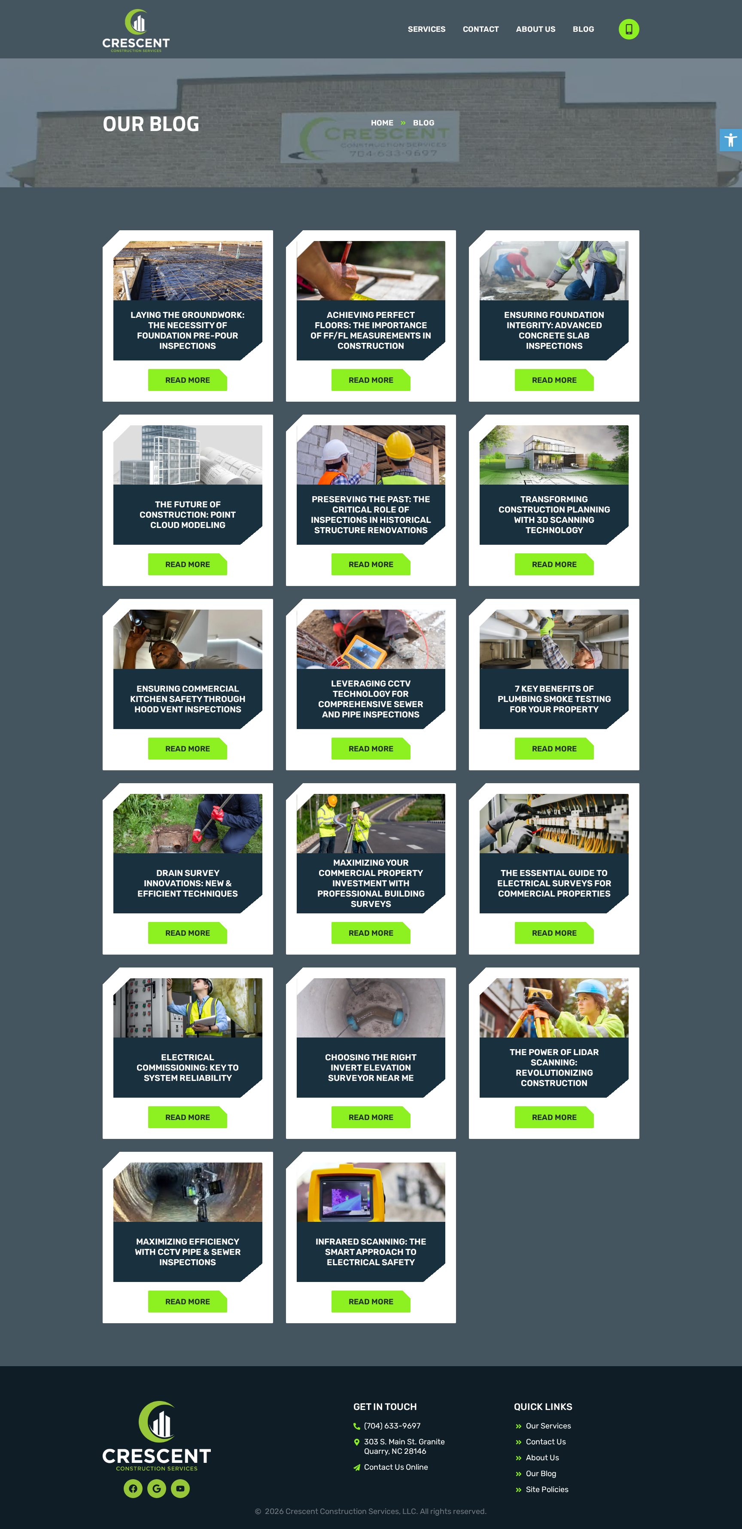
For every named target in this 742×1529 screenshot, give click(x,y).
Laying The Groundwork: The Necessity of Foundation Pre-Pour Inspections (188, 330)
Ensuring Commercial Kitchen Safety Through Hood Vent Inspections (188, 699)
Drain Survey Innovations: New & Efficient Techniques (187, 883)
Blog (583, 29)
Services (427, 29)
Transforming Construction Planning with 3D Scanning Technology (554, 514)
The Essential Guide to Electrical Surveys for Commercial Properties (554, 883)
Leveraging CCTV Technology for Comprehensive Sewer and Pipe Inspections (370, 699)
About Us (536, 29)
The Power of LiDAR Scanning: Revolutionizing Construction (554, 1067)
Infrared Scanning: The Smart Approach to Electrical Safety (371, 1251)
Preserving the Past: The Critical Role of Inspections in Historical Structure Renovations (371, 514)
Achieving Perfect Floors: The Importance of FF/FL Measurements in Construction (370, 330)
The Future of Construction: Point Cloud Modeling (188, 514)
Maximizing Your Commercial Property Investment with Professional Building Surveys (371, 883)
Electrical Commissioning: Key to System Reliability (188, 1067)
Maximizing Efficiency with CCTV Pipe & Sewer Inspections (188, 1251)
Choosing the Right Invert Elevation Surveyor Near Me (371, 1067)
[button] (731, 140)
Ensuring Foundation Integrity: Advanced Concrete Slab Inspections (554, 330)
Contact (481, 29)
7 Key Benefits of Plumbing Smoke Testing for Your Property (554, 699)
